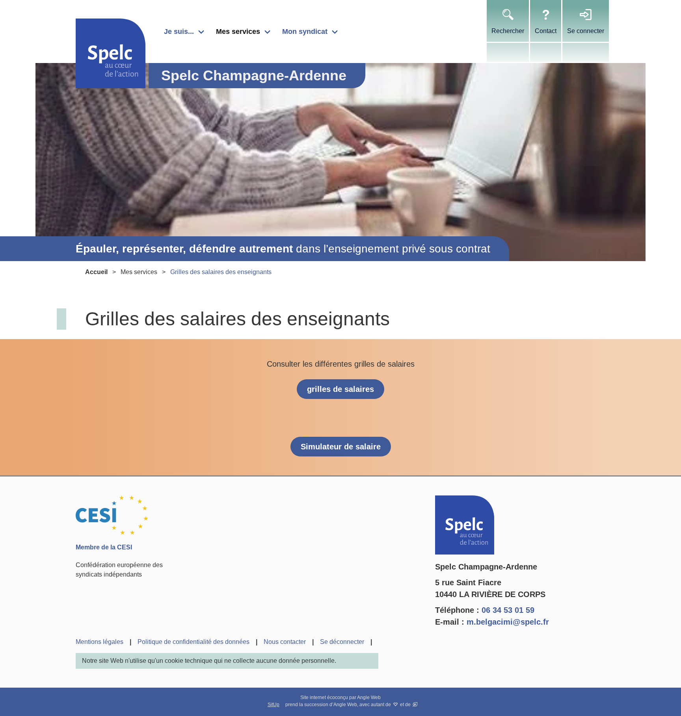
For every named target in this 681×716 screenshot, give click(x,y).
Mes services (238, 31)
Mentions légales (99, 641)
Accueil (96, 272)
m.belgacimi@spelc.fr (508, 622)
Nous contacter (285, 641)
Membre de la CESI (104, 547)
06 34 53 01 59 (508, 610)
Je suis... (179, 31)
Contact (545, 31)
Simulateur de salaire (341, 446)
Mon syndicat (304, 31)
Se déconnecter (342, 641)
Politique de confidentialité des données (193, 641)
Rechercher (507, 31)
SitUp (273, 704)
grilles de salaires (340, 389)
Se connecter (585, 31)
